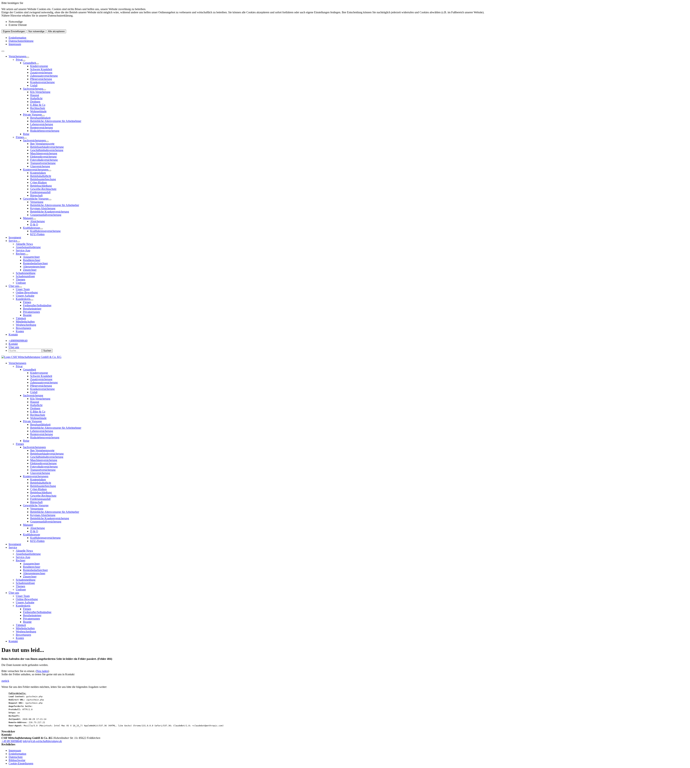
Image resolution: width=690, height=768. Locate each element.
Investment (15, 237)
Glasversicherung (40, 166)
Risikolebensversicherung (44, 130)
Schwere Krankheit (41, 69)
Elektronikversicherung (43, 156)
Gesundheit (29, 62)
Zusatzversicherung (41, 72)
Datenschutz (16, 756)
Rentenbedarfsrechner (35, 263)
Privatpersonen (31, 311)
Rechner (20, 253)
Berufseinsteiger (32, 308)
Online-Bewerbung (27, 292)
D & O (34, 224)
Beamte (27, 315)
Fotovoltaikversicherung (44, 159)
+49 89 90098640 (11, 741)
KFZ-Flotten (37, 234)
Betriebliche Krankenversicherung (49, 211)
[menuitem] (349, 145)
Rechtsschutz (37, 108)
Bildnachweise (17, 760)
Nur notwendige (36, 31)
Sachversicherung (33, 88)
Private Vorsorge (32, 114)
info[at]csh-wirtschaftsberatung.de (42, 741)
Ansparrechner (31, 256)
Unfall (33, 85)
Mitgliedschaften (25, 321)
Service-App (23, 250)
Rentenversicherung (41, 127)
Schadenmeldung (25, 273)
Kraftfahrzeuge (31, 227)
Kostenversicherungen (35, 169)
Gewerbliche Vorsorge (36, 198)
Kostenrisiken (38, 172)
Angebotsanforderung (28, 247)
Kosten (20, 331)
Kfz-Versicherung (40, 91)
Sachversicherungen (34, 140)
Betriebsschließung (41, 185)
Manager (28, 218)
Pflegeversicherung (41, 79)
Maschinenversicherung (43, 153)
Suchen (47, 350)
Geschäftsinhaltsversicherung (46, 150)
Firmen (20, 137)
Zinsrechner (29, 269)
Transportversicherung (43, 163)
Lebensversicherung (41, 124)
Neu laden (42, 671)
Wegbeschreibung (26, 324)
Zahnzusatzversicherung (44, 75)
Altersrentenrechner (34, 266)
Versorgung (36, 201)
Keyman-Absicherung (42, 208)
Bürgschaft (36, 195)
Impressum (15, 44)
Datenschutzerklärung (21, 40)
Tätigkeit (21, 318)
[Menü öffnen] (2, 51)
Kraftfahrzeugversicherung (45, 231)
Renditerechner (31, 260)
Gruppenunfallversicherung (45, 214)
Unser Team (23, 289)
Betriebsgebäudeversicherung (47, 146)
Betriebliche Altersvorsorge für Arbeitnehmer (55, 121)
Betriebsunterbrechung (43, 179)
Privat (19, 59)
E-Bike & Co (37, 104)
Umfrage (21, 282)
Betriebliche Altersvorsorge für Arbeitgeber (54, 205)
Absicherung (37, 221)
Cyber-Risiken (38, 182)
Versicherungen (17, 56)
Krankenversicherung (42, 82)
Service (13, 240)
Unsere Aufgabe (25, 295)
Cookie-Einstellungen (21, 763)
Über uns (14, 286)
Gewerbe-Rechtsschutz (43, 188)
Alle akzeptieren (56, 31)
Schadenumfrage (25, 276)
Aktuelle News (24, 243)
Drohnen (35, 101)
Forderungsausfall (40, 192)
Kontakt (13, 334)
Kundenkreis (23, 298)
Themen (20, 279)
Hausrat (34, 95)
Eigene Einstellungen (14, 31)
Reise (26, 133)
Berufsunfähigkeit (40, 117)
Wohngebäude (38, 111)
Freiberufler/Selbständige (37, 305)
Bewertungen (23, 328)
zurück (5, 680)
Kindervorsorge (39, 66)
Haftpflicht (36, 98)
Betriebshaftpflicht (40, 176)
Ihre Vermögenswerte (42, 143)
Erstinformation (17, 37)
